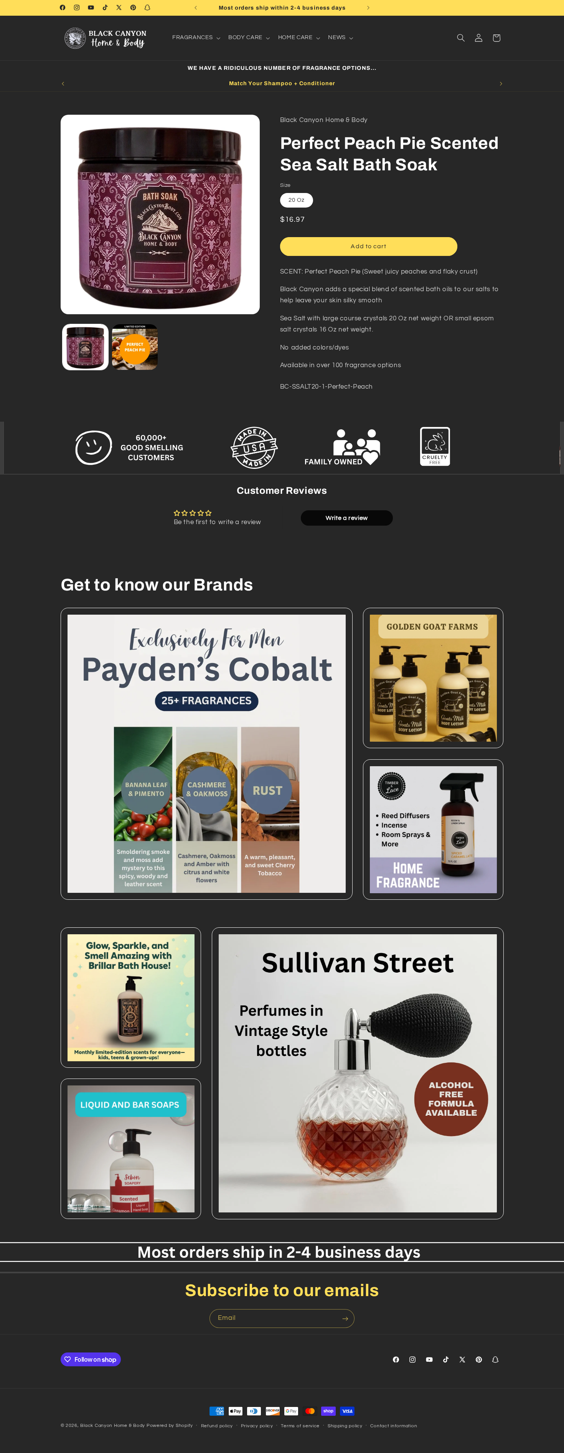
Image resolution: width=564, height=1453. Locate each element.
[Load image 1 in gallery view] (85, 347)
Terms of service (300, 1426)
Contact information (393, 1426)
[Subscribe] (345, 1318)
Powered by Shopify (170, 1425)
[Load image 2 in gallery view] (135, 347)
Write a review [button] (347, 518)
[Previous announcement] (195, 7)
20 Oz (297, 200)
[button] (195, 38)
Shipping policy (345, 1426)
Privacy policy (257, 1426)
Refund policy (217, 1426)
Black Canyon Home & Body (112, 1425)
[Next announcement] (368, 7)
